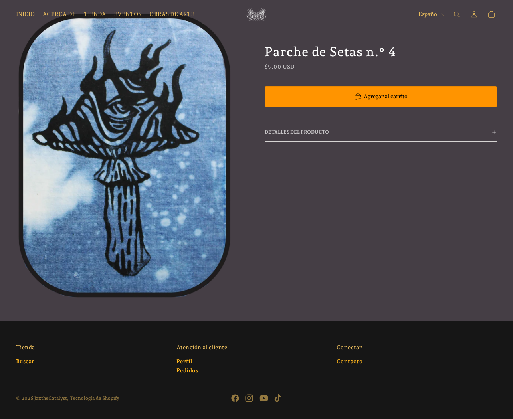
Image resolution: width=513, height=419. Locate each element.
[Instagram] (249, 398)
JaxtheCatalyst (50, 398)
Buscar (25, 361)
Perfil (184, 361)
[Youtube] (264, 398)
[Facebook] (235, 398)
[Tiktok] (278, 398)
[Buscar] (457, 14)
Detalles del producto (297, 132)
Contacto (349, 361)
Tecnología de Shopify (94, 398)
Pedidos (187, 371)
